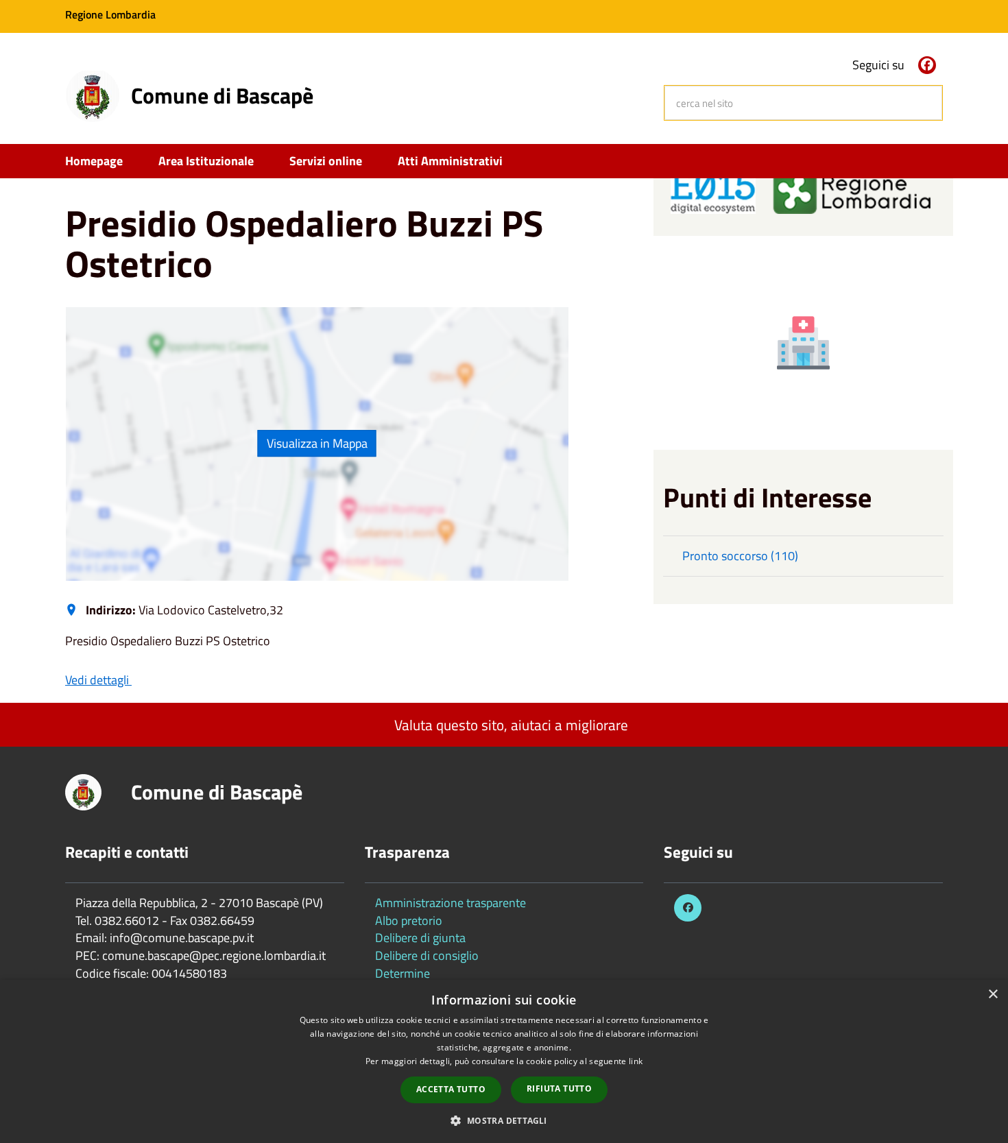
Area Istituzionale (206, 161)
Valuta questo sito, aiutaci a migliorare (509, 725)
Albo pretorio (408, 920)
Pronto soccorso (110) (740, 555)
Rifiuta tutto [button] (559, 1088)
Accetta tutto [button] (450, 1089)
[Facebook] (927, 65)
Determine (402, 973)
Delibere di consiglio (427, 955)
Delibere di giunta (420, 937)
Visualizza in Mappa (317, 443)
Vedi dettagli (98, 680)
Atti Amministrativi (450, 161)
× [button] (992, 994)
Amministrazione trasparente (450, 902)
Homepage (94, 161)
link (636, 1061)
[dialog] (504, 1061)
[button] (504, 1120)
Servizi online (325, 161)
